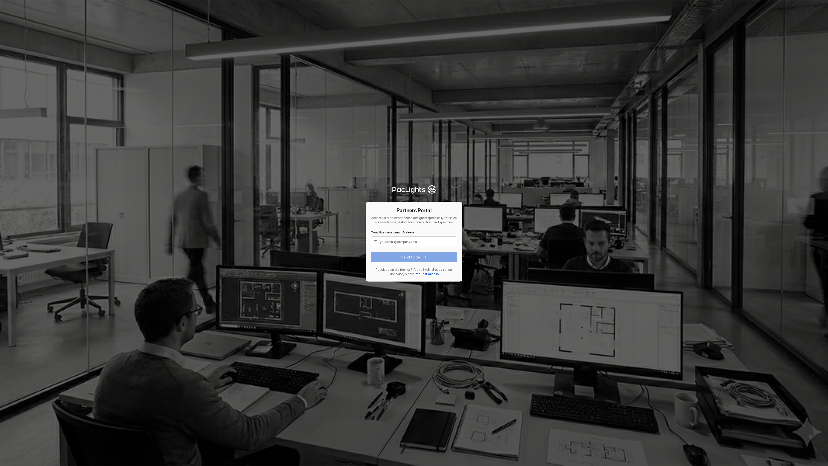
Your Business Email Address (393, 232)
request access (427, 274)
